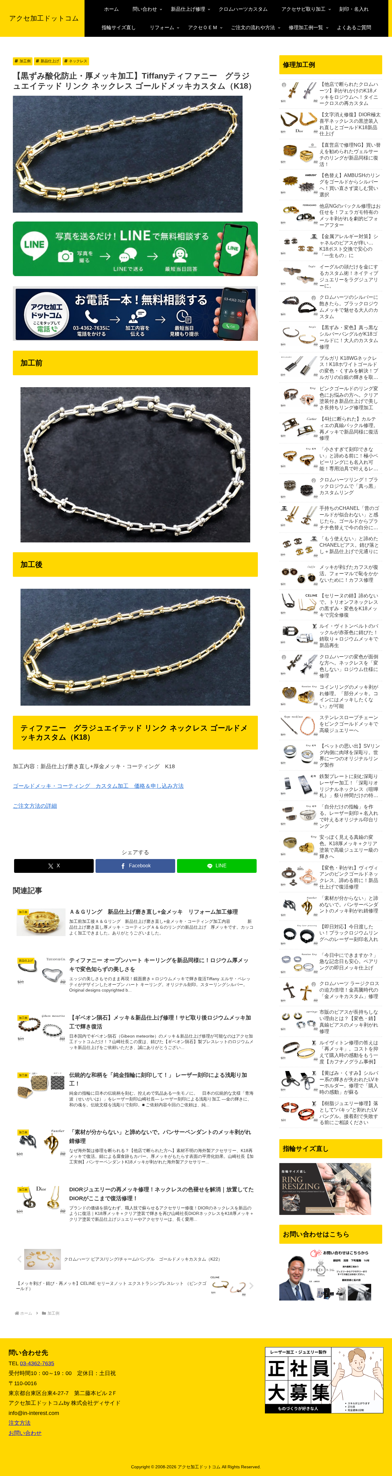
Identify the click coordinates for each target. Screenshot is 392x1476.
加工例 (25, 61)
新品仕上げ (50, 61)
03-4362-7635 (37, 1363)
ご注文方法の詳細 (35, 806)
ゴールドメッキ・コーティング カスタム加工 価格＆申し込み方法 (98, 786)
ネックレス (78, 61)
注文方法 (20, 1423)
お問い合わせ (25, 1433)
